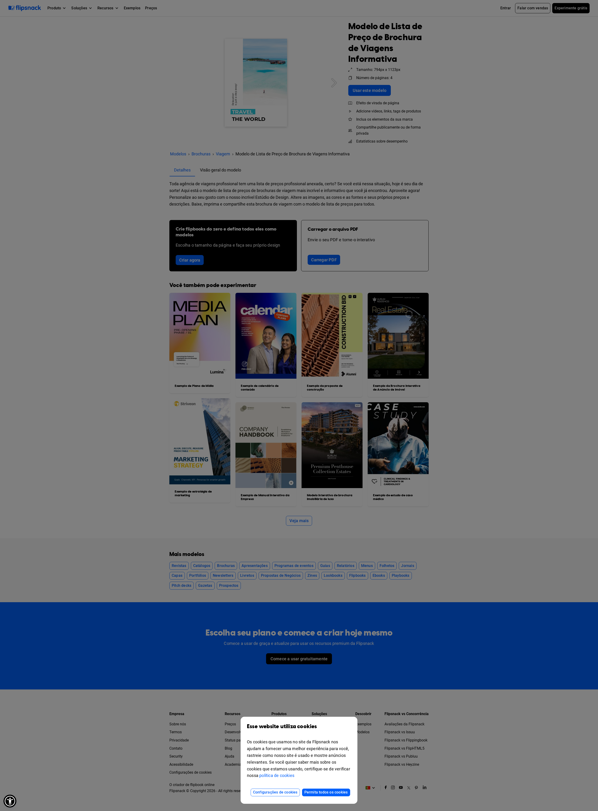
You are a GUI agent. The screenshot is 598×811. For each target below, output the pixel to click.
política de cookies (276, 775)
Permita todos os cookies (326, 792)
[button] (10, 801)
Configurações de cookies (275, 792)
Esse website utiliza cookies (282, 726)
